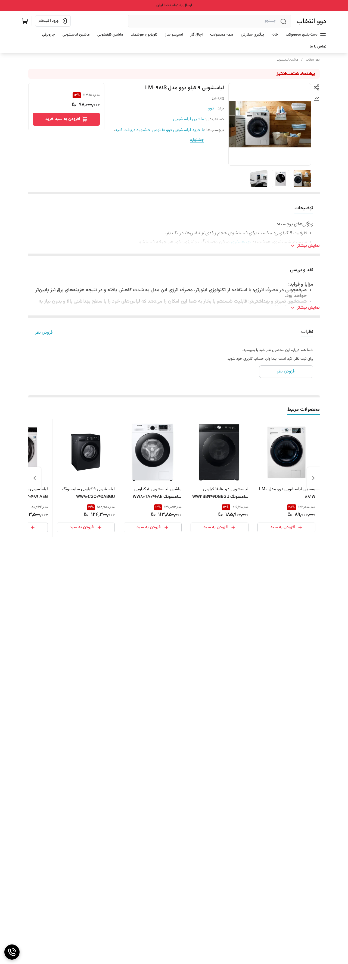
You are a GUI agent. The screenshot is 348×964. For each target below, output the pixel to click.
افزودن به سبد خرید (62, 119)
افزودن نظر (44, 333)
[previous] (313, 478)
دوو (211, 108)
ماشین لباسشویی (287, 59)
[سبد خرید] (25, 21)
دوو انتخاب (311, 21)
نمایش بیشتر (308, 246)
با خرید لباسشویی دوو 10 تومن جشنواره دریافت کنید (159, 130)
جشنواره (197, 140)
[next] (34, 478)
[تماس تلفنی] (12, 952)
